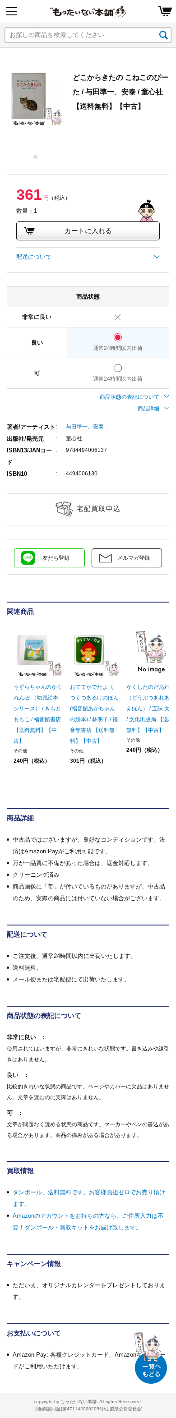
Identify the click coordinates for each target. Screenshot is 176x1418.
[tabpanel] (35, 98)
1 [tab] (36, 157)
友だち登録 (55, 558)
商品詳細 (148, 408)
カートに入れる (88, 231)
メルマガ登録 (133, 558)
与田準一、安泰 (85, 427)
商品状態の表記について (129, 397)
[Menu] (11, 11)
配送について (33, 256)
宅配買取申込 (98, 508)
